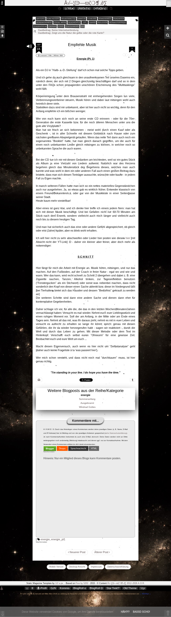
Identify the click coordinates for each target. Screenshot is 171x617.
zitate (60, 26)
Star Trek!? (113, 588)
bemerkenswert (44, 22)
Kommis (64, 588)
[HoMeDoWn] (59, 8)
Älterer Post (101, 552)
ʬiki (2, 3)
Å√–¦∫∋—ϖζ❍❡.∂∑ (85, 3)
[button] (29, 46)
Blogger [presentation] (50, 448)
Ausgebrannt (87, 403)
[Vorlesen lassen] (2, 31)
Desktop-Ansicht (77, 566)
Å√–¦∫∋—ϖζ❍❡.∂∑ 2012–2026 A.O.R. (126, 583)
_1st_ (84, 23)
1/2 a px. (59, 583)
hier (128, 238)
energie (52, 26)
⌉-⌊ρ (142, 588)
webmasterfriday (117, 22)
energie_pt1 (58, 539)
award (92, 23)
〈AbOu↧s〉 (84, 8)
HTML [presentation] (94, 448)
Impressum (96, 566)
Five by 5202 (82, 583)
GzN (53, 588)
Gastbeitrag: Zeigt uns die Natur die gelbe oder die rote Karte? (71, 30)
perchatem (118, 19)
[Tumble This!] (132, 380)
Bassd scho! (141, 611)
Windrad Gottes (87, 407)
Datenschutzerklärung (117, 566)
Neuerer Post (77, 552)
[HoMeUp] (111, 8)
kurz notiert (53, 19)
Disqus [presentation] (62, 448)
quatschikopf (72, 26)
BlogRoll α (79, 588)
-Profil (43, 588)
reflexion (102, 22)
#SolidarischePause (48, 33)
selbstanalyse (68, 19)
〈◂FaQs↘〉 (100, 8)
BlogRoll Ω (96, 588)
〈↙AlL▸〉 (69, 8)
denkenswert (104, 19)
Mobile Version (56, 566)
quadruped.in (39, 26)
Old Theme (130, 588)
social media (60, 22)
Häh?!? (125, 611)
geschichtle (74, 22)
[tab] (49, 448)
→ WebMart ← (145, 594)
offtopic (40, 19)
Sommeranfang (87, 399)
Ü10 (82, 26)
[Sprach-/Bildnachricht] (2, 35)
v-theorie (91, 19)
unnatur (81, 19)
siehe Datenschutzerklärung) (116, 433)
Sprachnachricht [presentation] (78, 448)
